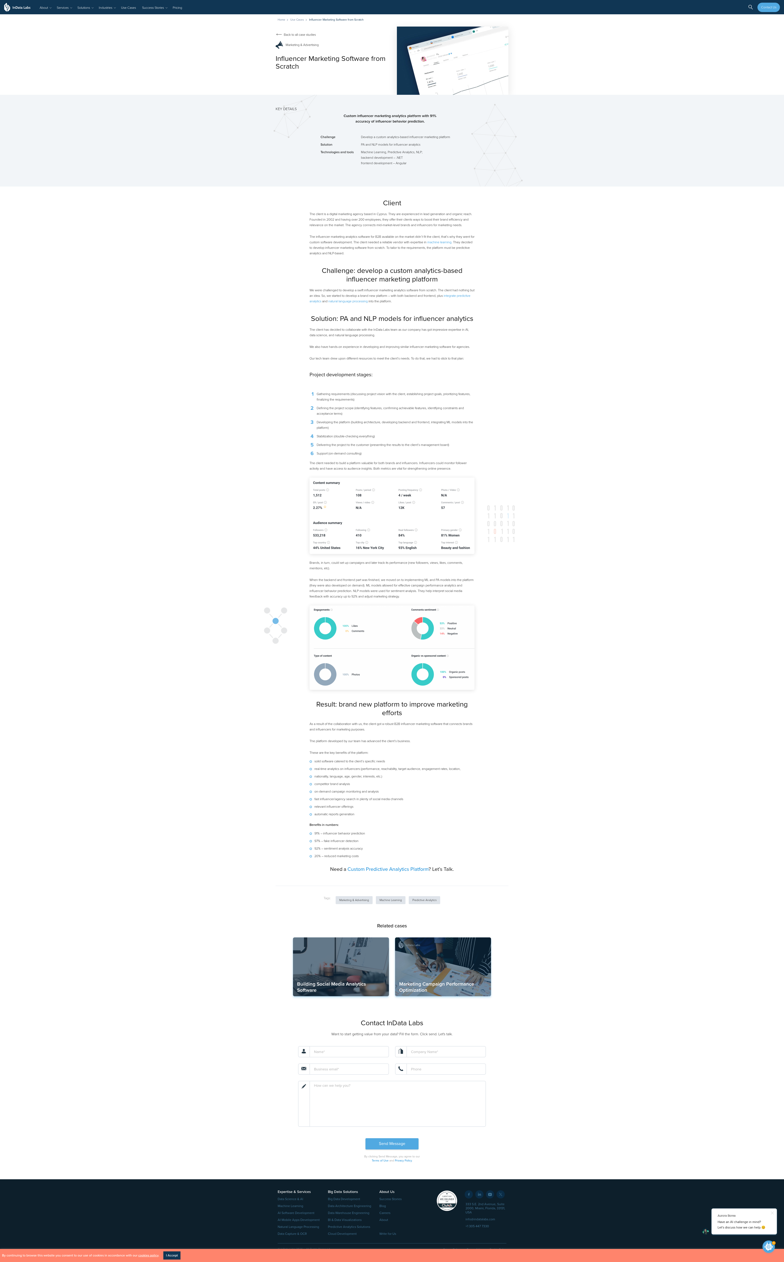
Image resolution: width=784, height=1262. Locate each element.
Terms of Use (380, 1160)
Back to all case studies (300, 35)
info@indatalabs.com (480, 1219)
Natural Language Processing (298, 1227)
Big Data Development (344, 1199)
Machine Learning (290, 1206)
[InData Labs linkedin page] (479, 1194)
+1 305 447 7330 (477, 1226)
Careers (384, 1213)
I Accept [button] (172, 1255)
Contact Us (768, 7)
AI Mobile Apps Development (299, 1220)
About (383, 1220)
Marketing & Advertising (302, 45)
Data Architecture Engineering (349, 1206)
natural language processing (348, 301)
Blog (382, 1206)
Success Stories (390, 1199)
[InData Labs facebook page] (469, 1194)
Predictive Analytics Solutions (349, 1227)
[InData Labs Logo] (17, 7)
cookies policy (148, 1255)
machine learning (439, 242)
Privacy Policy (403, 1160)
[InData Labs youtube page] (490, 1194)
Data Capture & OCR (292, 1234)
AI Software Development (296, 1213)
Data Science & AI (290, 1199)
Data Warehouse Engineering (348, 1213)
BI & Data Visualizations (345, 1220)
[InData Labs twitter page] (501, 1194)
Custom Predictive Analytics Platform (388, 869)
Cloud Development (342, 1234)
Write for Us (387, 1234)
